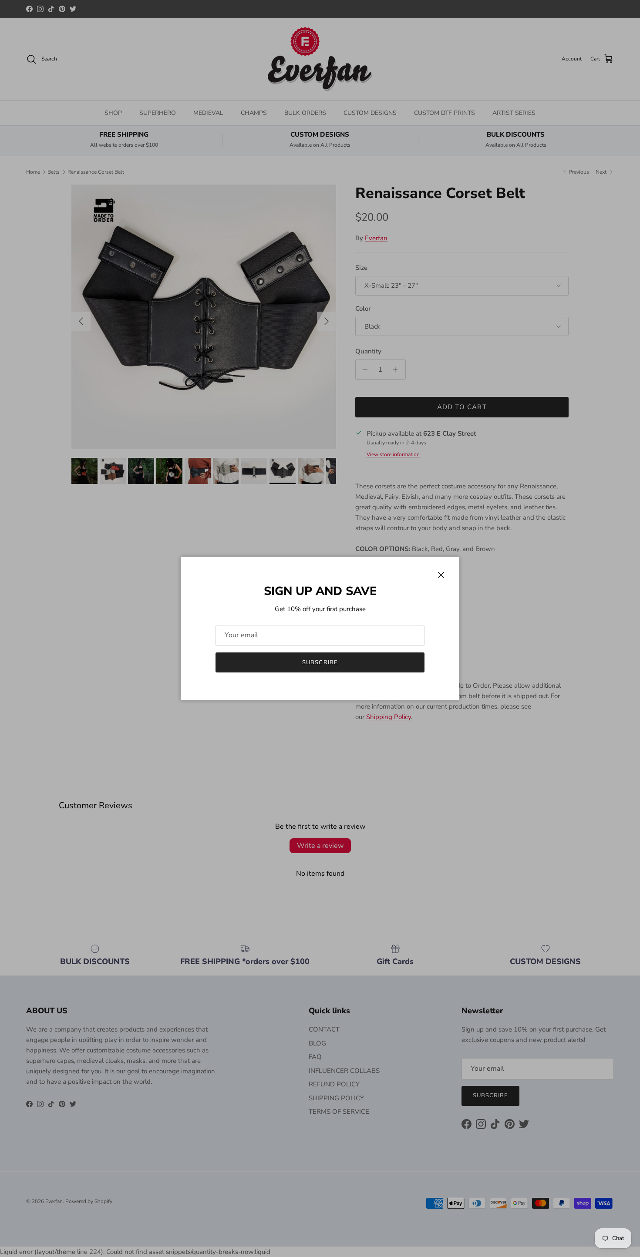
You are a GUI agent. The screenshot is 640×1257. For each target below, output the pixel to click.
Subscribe (319, 662)
